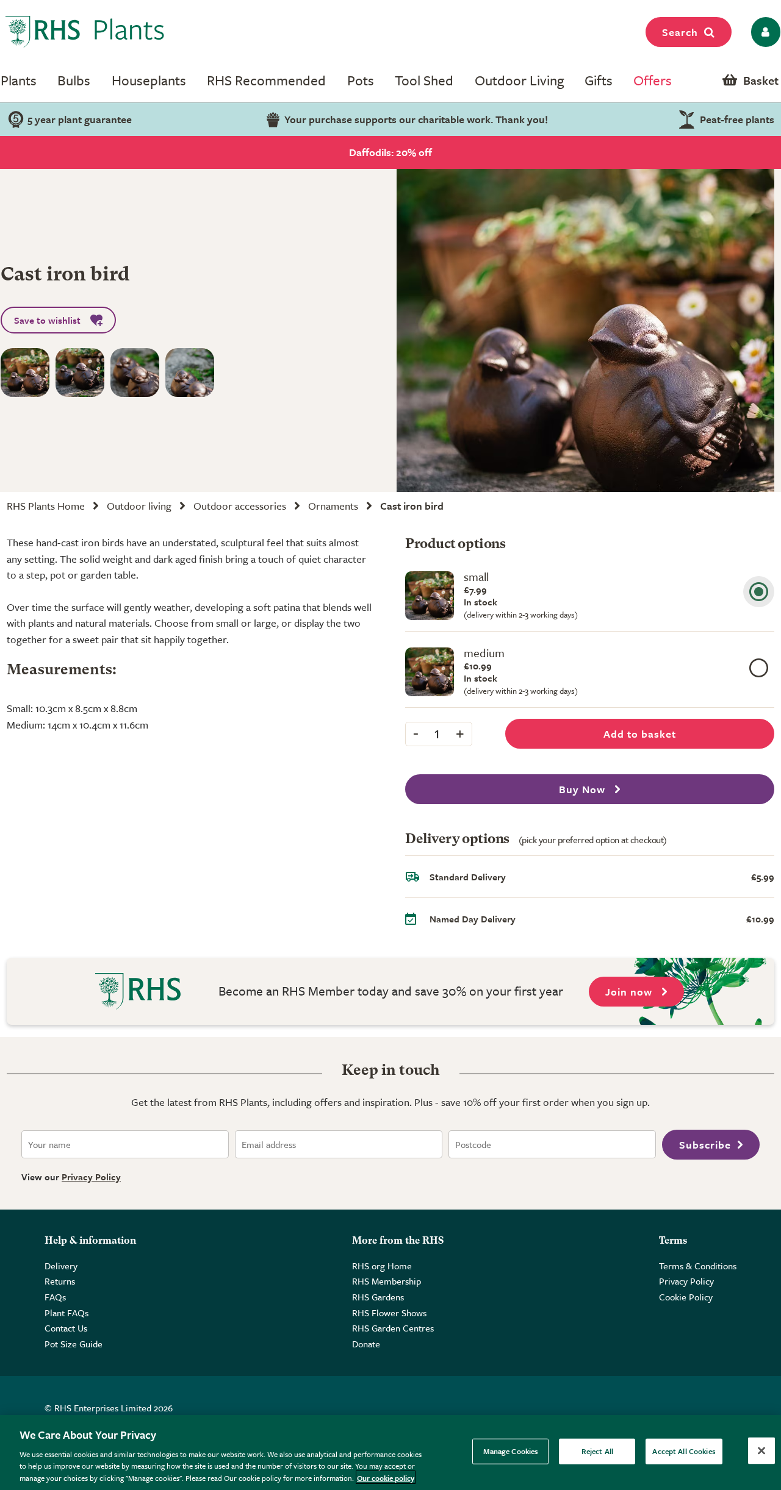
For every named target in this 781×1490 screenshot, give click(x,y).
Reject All (597, 1450)
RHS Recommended (266, 80)
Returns (60, 1281)
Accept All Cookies (683, 1450)
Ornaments (333, 505)
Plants (19, 80)
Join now (630, 991)
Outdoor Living (519, 80)
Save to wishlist (47, 320)
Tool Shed (424, 80)
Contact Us (66, 1328)
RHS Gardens (378, 1296)
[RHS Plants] (85, 32)
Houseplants (149, 80)
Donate (366, 1343)
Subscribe (705, 1144)
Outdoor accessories (239, 505)
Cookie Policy (686, 1296)
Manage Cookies (511, 1450)
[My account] (763, 32)
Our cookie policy (385, 1477)
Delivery (61, 1265)
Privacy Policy (91, 1176)
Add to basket (639, 733)
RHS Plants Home (46, 505)
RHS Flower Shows (389, 1312)
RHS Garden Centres (393, 1328)
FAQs (55, 1296)
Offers (652, 80)
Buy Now (583, 789)
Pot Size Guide (74, 1343)
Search (680, 32)
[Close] (761, 1451)
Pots (360, 80)
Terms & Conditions (697, 1265)
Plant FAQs (66, 1312)
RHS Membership (386, 1281)
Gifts (599, 80)
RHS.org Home (382, 1265)
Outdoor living (139, 505)
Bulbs (73, 80)
